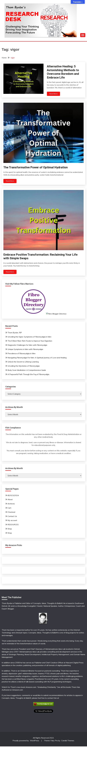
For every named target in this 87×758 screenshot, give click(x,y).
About (10, 499)
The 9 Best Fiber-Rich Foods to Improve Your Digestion (30, 341)
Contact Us (12, 516)
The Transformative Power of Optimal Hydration (35, 167)
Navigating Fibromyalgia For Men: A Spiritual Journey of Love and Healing (37, 357)
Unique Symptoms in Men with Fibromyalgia (25, 349)
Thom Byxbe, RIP (15, 332)
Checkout (11, 512)
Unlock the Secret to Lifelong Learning (23, 362)
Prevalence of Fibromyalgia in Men (21, 353)
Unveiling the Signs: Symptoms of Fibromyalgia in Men (29, 337)
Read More (53, 94)
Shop (10, 529)
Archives (11, 503)
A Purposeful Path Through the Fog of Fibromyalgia (28, 374)
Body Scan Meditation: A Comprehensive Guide (27, 370)
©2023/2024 (13, 495)
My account (12, 520)
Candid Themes (67, 740)
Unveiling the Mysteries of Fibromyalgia (24, 366)
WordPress (34, 740)
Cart (9, 508)
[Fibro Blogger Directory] (43, 314)
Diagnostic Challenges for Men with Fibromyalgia (27, 345)
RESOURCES (13, 524)
